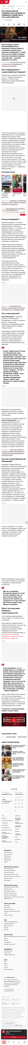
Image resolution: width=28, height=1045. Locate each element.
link (15, 800)
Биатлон (6, 967)
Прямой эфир (7, 856)
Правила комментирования (19, 823)
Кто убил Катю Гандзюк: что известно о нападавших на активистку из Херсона (14, 64)
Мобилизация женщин (9, 891)
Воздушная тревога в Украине (11, 874)
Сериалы (6, 929)
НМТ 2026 (6, 940)
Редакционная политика (7, 820)
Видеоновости (7, 858)
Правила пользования (7, 830)
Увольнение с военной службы (11, 887)
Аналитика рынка (8, 951)
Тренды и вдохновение (9, 954)
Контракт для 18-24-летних (10, 893)
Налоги (6, 913)
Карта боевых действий (9, 870)
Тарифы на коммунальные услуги (12, 911)
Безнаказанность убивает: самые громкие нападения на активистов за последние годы (13, 308)
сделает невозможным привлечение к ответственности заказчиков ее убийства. (12, 636)
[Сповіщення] (26, 2)
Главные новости (8, 852)
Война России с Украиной (11, 866)
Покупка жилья (7, 953)
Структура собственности (18, 834)
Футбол (6, 963)
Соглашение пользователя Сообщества (18, 819)
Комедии (6, 927)
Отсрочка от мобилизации (10, 895)
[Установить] (14, 1034)
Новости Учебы (8, 934)
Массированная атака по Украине (12, 876)
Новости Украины (11, 6)
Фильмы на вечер (8, 925)
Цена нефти (7, 905)
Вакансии (17, 831)
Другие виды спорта (9, 969)
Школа (5, 938)
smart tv (6, 1003)
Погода (5, 862)
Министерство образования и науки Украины (15, 936)
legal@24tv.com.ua (18, 1025)
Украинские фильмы (9, 923)
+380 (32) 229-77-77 (10, 1023)
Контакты (17, 829)
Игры (16, 841)
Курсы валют (7, 907)
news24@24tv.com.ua (7, 794)
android (6, 999)
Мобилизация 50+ (8, 889)
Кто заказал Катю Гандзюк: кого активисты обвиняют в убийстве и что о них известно (21, 6)
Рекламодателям (5, 827)
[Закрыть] (25, 1031)
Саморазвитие (7, 942)
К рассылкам (9, 990)
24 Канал (4, 6)
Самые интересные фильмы (10, 921)
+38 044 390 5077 (19, 794)
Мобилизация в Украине (11, 885)
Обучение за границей (9, 944)
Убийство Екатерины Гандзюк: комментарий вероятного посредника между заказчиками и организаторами (13, 452)
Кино (5, 920)
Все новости (7, 850)
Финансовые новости (9, 909)
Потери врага (7, 880)
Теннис (5, 965)
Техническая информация (18, 826)
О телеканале (5, 822)
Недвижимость (8, 949)
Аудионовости (7, 860)
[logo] (6, 2)
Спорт (5, 959)
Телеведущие (5, 825)
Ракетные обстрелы (8, 868)
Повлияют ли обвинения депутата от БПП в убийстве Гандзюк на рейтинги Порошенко (14, 202)
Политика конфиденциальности (6, 833)
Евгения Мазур (8, 19)
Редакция (4, 818)
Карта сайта (17, 839)
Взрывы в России (8, 878)
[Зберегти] (24, 24)
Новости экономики (9, 903)
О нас (3, 815)
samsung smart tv (16, 1003)
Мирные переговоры (9, 872)
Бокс (5, 961)
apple (16, 999)
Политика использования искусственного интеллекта (5, 837)
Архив (16, 837)
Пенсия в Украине (8, 915)
